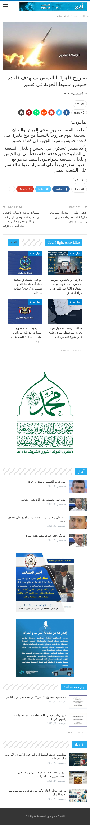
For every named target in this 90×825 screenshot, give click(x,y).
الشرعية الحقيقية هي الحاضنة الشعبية (43, 499)
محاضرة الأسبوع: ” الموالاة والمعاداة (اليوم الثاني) (36, 697)
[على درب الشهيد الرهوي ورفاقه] (78, 486)
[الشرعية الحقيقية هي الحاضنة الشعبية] (78, 504)
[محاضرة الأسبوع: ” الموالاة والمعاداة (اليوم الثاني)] (78, 702)
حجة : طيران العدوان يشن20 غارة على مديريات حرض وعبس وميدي (68, 217)
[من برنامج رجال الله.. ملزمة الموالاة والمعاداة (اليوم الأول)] (78, 720)
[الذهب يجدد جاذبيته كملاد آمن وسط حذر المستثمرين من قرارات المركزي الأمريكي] (78, 777)
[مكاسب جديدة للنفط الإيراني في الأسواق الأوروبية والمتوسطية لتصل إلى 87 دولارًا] (78, 759)
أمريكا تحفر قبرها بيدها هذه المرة (46, 535)
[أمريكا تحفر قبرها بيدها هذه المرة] (78, 540)
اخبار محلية (75, 253)
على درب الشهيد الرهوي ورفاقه (46, 481)
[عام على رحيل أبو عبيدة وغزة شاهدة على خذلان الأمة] (78, 522)
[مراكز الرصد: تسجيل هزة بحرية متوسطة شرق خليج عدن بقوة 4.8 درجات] (65, 311)
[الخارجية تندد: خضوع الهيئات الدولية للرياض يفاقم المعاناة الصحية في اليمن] (25, 311)
